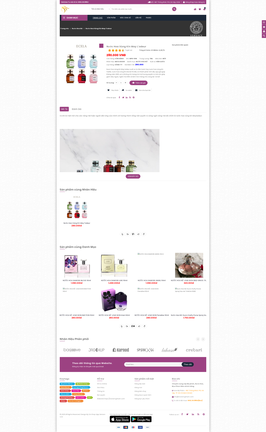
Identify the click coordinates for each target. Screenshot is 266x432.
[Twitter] (122, 98)
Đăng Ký (201, 2)
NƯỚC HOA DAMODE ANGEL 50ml (152, 280)
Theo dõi (188, 364)
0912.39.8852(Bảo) (195, 400)
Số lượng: (110, 83)
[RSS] (129, 98)
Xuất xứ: (153, 62)
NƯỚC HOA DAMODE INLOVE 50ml (77, 280)
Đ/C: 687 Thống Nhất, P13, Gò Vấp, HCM (165, 2)
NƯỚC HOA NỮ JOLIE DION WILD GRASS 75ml (189, 280)
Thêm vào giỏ (140, 83)
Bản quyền (101, 395)
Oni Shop (92, 414)
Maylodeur (120, 62)
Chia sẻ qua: (111, 98)
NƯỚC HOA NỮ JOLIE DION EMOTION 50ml (77, 315)
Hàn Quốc (160, 62)
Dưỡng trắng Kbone (80, 387)
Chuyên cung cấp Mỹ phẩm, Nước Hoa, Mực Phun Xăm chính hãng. (188, 385)
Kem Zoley (65, 391)
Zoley (63, 401)
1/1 (133, 234)
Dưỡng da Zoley (67, 397)
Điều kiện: (158, 59)
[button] (101, 46)
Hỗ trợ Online (102, 384)
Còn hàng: (111, 59)
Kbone (85, 391)
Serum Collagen (75, 401)
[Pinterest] (132, 98)
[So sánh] (82, 210)
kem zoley (80, 397)
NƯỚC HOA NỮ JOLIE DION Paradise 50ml (152, 315)
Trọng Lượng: (144, 59)
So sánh (129, 90)
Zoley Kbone (78, 394)
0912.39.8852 (83, 2)
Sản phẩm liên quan (180, 45)
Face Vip (76, 391)
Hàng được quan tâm (143, 395)
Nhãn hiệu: (111, 62)
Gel (89, 397)
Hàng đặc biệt (140, 384)
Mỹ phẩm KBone (67, 384)
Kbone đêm (65, 394)
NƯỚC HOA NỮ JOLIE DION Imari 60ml (114, 315)
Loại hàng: (110, 65)
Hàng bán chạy (140, 391)
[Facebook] (118, 98)
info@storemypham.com (184, 397)
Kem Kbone (65, 387)
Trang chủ (64, 28)
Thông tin (101, 391)
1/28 (133, 326)
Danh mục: (131, 62)
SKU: (127, 59)
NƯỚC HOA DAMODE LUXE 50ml (114, 280)
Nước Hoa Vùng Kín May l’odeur (99, 28)
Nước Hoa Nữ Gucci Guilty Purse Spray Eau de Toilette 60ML (189, 315)
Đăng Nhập (189, 2)
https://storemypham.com (114, 399)
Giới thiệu (100, 387)
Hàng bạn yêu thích (142, 399)
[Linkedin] (125, 98)
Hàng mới (138, 387)
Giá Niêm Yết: (130, 65)
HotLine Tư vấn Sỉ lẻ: (74, 2)
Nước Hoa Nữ (77, 28)
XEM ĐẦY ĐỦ (133, 176)
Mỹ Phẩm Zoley (82, 384)
